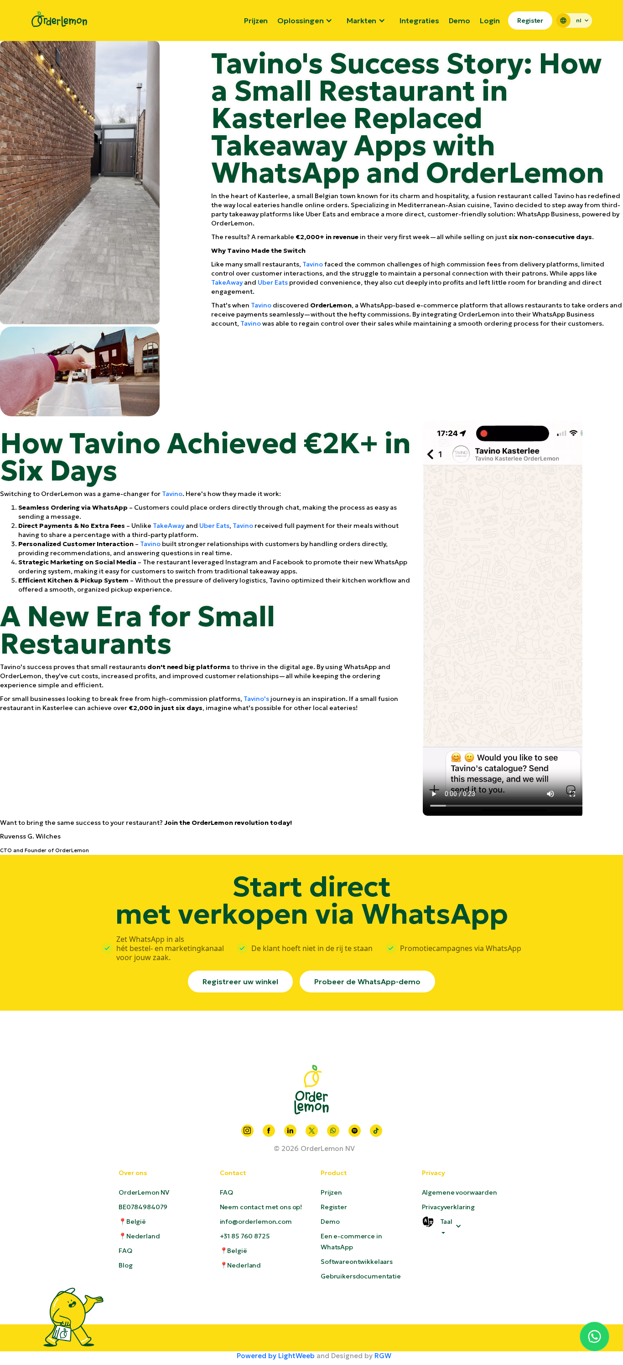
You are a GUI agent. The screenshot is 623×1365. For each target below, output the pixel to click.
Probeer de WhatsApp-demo (367, 981)
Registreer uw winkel (240, 981)
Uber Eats (273, 282)
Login (490, 20)
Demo (459, 20)
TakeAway (227, 282)
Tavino (312, 264)
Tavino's (256, 699)
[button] (307, 20)
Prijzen (256, 20)
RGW (382, 1355)
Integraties (419, 20)
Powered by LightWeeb (276, 1355)
